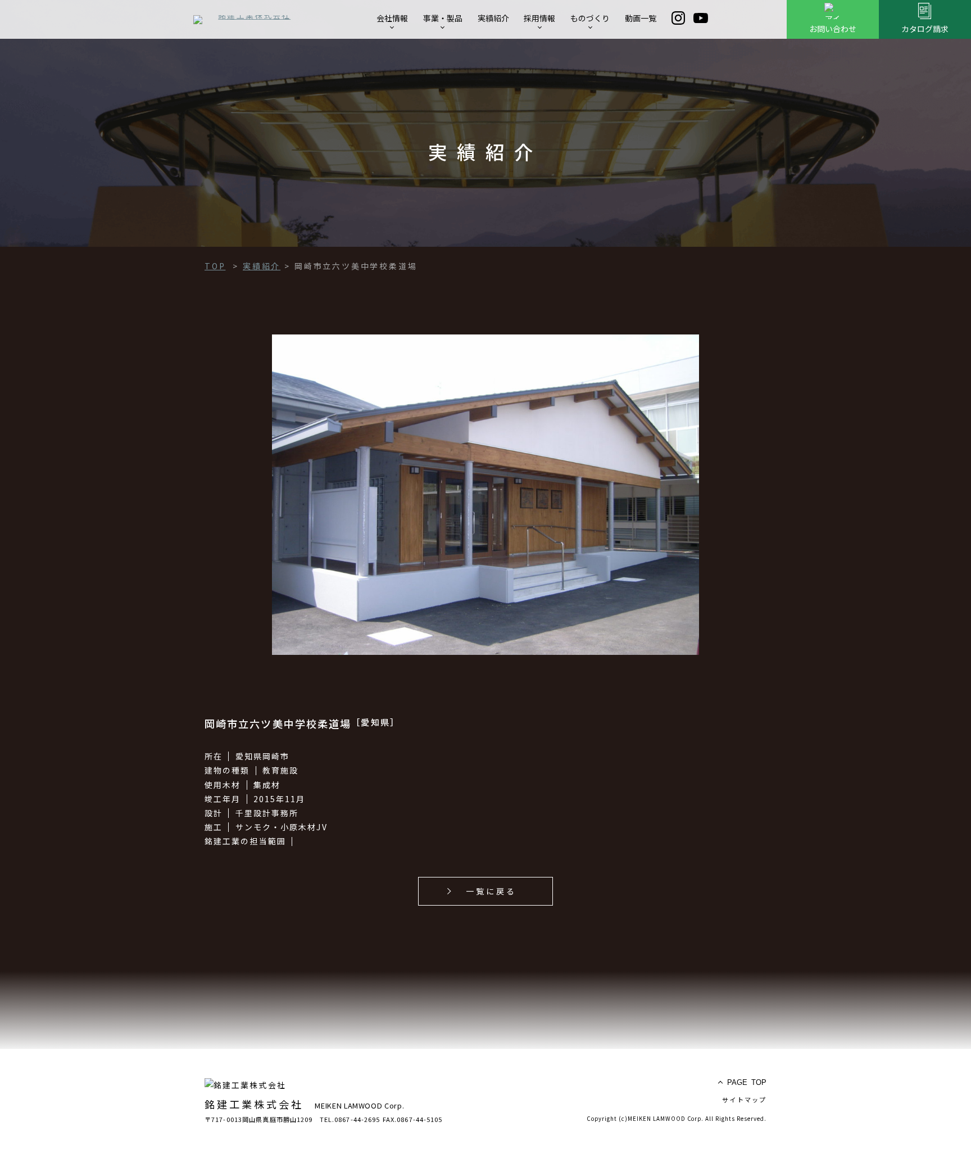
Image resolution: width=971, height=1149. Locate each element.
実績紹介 (493, 18)
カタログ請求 (925, 28)
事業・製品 (442, 18)
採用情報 (539, 18)
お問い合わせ (832, 28)
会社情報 (392, 18)
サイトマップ (744, 1099)
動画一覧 (640, 18)
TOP (746, 1082)
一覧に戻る (491, 891)
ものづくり (590, 18)
